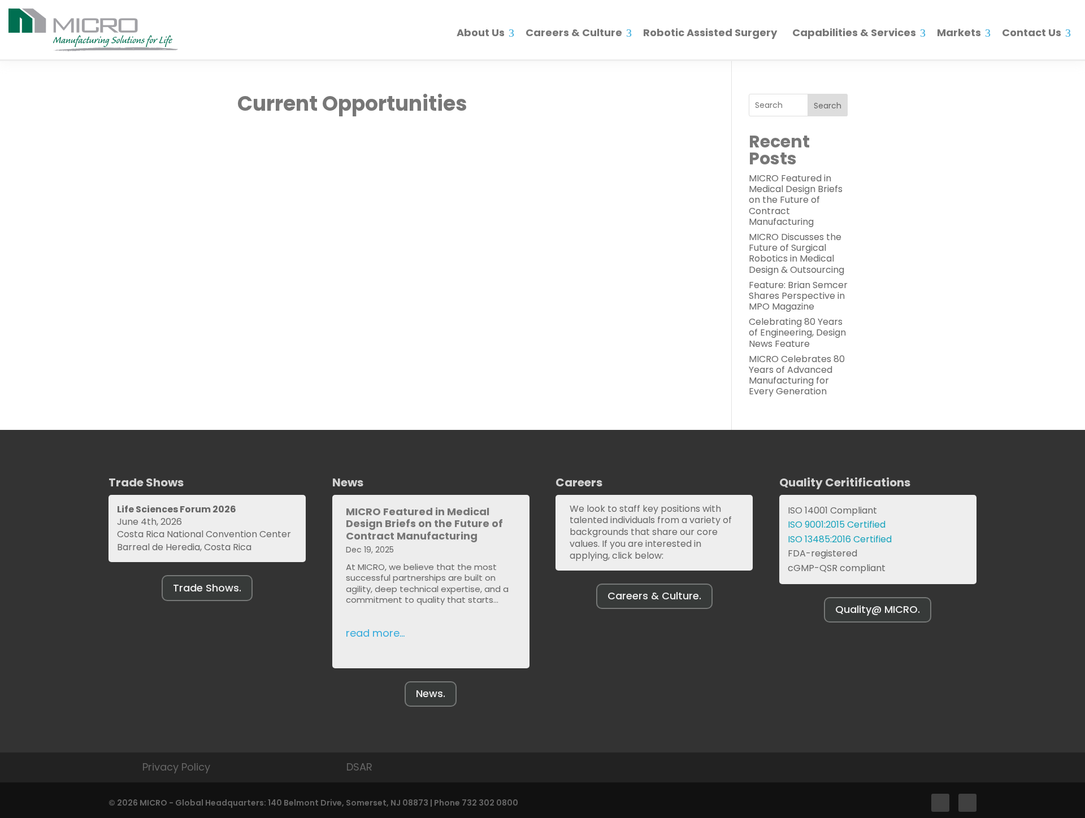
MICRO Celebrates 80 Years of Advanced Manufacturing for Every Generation (797, 375)
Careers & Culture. (654, 596)
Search (827, 105)
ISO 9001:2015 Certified (837, 524)
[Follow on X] (940, 803)
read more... (375, 633)
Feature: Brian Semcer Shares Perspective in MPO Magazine (798, 296)
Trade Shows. (207, 588)
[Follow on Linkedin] (967, 803)
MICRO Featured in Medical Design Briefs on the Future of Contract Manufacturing (796, 200)
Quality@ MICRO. (877, 609)
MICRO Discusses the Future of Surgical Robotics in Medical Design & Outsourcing (796, 253)
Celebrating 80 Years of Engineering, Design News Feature (797, 332)
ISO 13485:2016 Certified (840, 539)
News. (430, 693)
